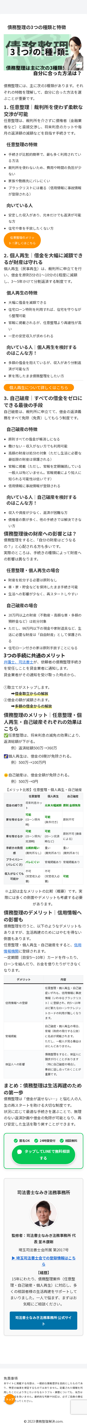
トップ (10, 1399)
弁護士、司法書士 (18, 662)
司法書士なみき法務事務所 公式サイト (43, 1320)
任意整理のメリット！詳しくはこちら (22, 240)
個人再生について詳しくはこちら (38, 387)
